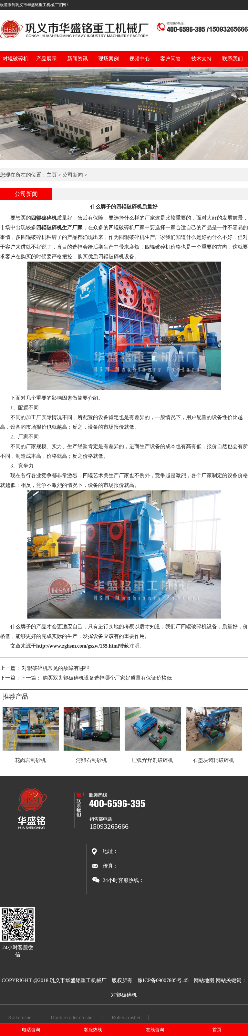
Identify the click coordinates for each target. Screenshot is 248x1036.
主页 (51, 175)
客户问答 (170, 58)
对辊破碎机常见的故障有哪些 (55, 668)
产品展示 (46, 58)
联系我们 (232, 58)
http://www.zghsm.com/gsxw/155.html (77, 646)
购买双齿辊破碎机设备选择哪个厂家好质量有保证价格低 (107, 678)
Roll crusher (20, 1017)
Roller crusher (126, 1017)
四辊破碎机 (44, 218)
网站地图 (204, 980)
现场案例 (108, 58)
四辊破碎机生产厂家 (59, 227)
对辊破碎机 (15, 58)
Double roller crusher (72, 1017)
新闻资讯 (77, 58)
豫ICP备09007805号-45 (163, 980)
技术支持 (201, 58)
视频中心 (139, 58)
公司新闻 (72, 175)
